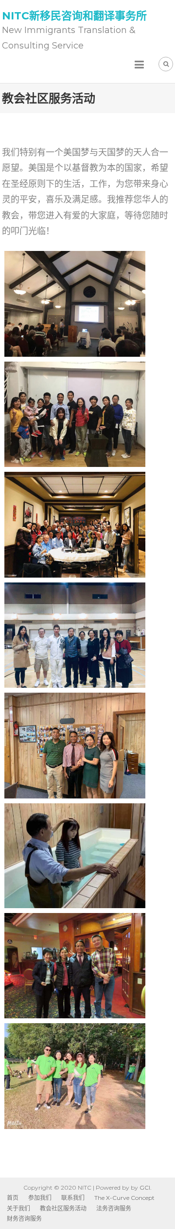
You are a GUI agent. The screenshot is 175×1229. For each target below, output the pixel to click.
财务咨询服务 (24, 1218)
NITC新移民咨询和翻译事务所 (74, 15)
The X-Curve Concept (124, 1197)
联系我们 (73, 1197)
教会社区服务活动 (63, 1208)
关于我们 (18, 1208)
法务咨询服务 (113, 1208)
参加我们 (40, 1197)
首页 (12, 1197)
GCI (145, 1187)
